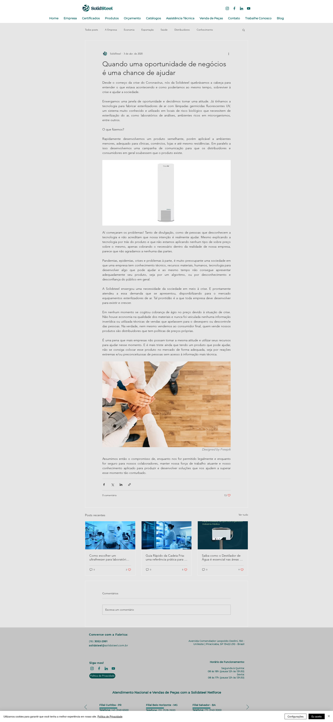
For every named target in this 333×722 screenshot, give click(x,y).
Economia (129, 29)
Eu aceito (316, 716)
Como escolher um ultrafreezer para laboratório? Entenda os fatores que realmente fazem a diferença (109, 557)
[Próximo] (247, 707)
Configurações (296, 716)
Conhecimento (205, 29)
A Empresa (111, 29)
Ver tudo (243, 514)
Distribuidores (182, 29)
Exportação (147, 29)
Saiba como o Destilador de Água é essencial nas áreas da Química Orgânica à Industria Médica (222, 557)
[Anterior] (85, 707)
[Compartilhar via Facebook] (104, 484)
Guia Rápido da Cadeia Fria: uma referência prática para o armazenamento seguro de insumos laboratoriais (166, 557)
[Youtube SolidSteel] (249, 8)
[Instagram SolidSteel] (227, 8)
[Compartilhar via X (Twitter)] (112, 484)
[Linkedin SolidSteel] (241, 8)
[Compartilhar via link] (129, 484)
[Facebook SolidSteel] (234, 8)
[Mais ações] (229, 54)
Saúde (164, 29)
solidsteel (95, 645)
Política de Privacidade (109, 716)
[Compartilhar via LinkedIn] (121, 484)
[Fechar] (329, 716)
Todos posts (91, 29)
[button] (243, 29)
